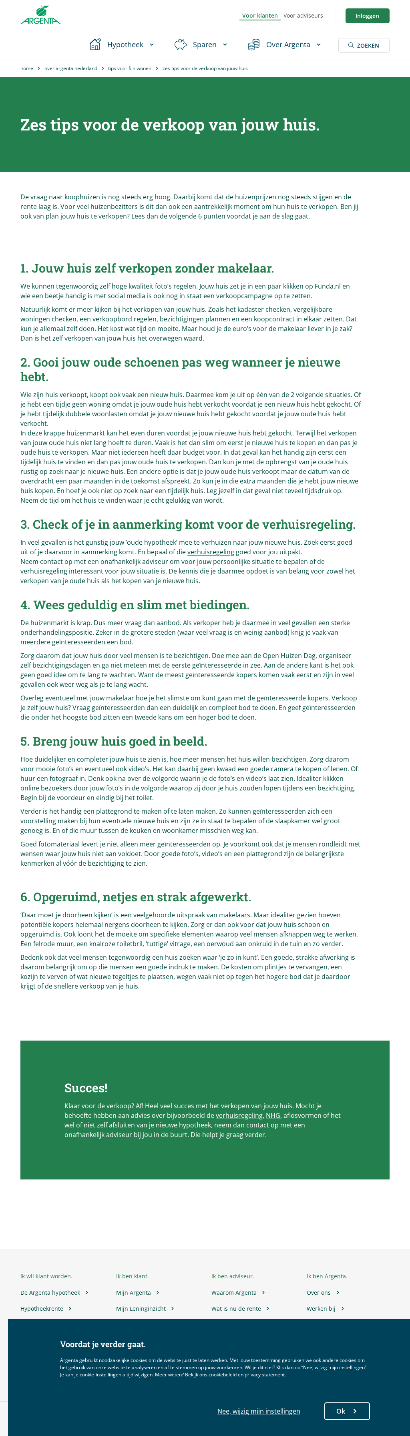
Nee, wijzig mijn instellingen (258, 1411)
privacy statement (265, 1374)
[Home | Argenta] (40, 15)
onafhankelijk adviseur (134, 561)
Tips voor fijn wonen (129, 68)
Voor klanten (260, 15)
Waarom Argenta (234, 1292)
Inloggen (367, 16)
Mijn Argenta (133, 1292)
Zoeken (368, 45)
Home (26, 68)
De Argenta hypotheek (50, 1292)
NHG (273, 1115)
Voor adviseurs (303, 15)
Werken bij (321, 1308)
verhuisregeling (210, 552)
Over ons (319, 1292)
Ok (340, 1411)
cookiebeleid (223, 1374)
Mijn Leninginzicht (141, 1308)
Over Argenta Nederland (70, 68)
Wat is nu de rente (236, 1308)
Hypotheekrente (41, 1308)
